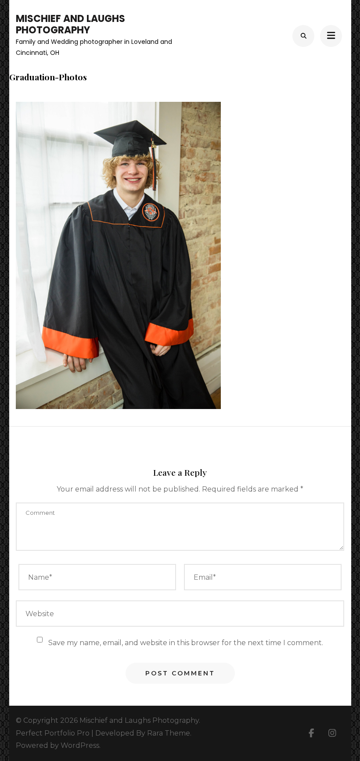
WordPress (80, 745)
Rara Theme (168, 733)
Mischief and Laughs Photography (70, 24)
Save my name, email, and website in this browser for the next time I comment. (185, 643)
